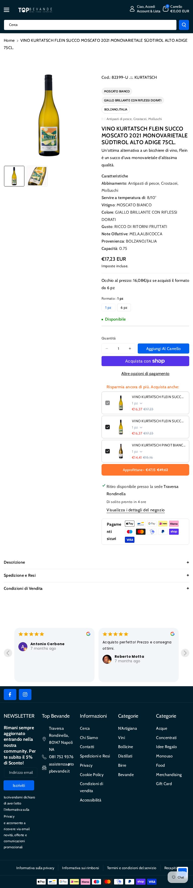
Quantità (109, 338)
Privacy (86, 765)
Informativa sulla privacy (35, 868)
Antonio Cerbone (47, 644)
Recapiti (170, 868)
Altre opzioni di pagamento (145, 373)
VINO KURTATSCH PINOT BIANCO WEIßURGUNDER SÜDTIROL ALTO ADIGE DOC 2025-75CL (158, 445)
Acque (161, 728)
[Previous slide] (8, 653)
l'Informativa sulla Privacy (16, 812)
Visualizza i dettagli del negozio (136, 510)
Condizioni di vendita (91, 787)
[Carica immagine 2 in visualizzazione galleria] (37, 176)
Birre (122, 765)
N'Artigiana (127, 728)
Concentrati (166, 737)
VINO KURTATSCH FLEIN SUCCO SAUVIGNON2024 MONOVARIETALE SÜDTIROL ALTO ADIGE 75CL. (158, 421)
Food (160, 765)
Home (9, 40)
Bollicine (125, 746)
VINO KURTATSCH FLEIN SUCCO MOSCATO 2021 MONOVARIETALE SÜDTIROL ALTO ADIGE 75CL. (158, 397)
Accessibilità (90, 800)
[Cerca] (184, 25)
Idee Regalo (166, 746)
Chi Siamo (89, 737)
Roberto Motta (129, 656)
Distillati (125, 756)
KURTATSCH (145, 77)
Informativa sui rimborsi (80, 868)
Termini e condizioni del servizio (132, 868)
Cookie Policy (92, 774)
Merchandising (169, 774)
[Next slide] (185, 653)
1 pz (108, 307)
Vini (121, 737)
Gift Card (164, 783)
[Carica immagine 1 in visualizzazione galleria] (14, 176)
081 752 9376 (61, 756)
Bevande (126, 774)
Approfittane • (145, 470)
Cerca (85, 728)
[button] (9, 10)
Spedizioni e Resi (95, 756)
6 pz (124, 307)
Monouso (164, 756)
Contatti (87, 746)
